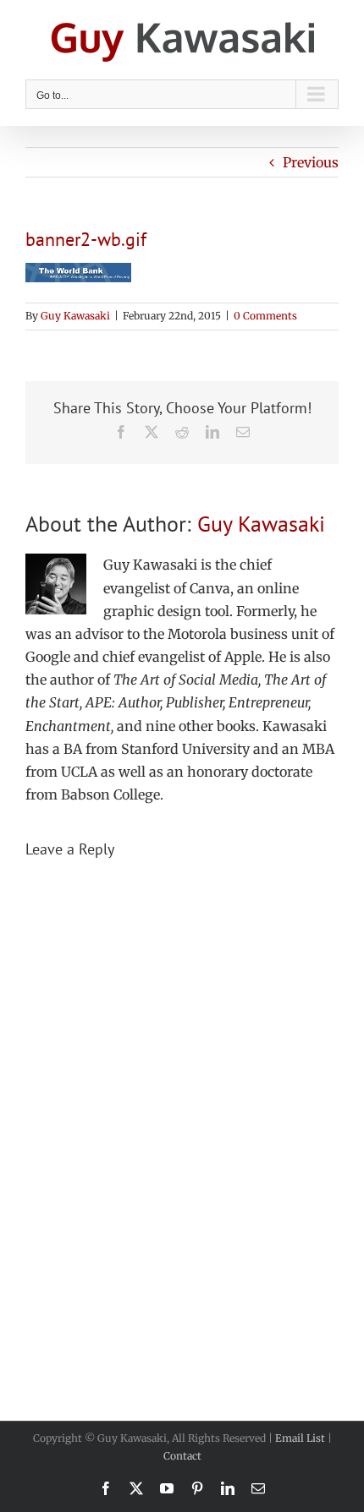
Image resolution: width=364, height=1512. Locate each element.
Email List (300, 1438)
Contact (182, 1455)
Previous (311, 162)
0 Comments (265, 315)
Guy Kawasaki (75, 315)
